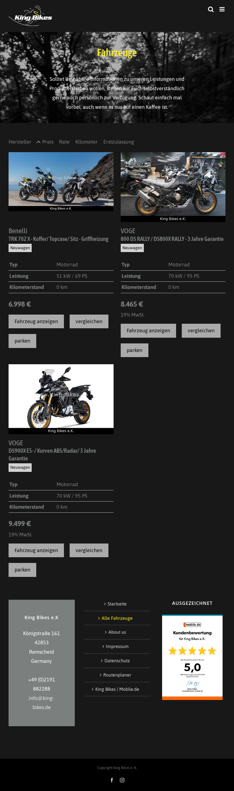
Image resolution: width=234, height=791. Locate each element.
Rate (64, 142)
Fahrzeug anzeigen (36, 321)
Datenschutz (117, 660)
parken (22, 341)
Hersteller (20, 142)
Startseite (117, 603)
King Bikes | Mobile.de (117, 689)
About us (117, 632)
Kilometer (86, 142)
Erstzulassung (118, 142)
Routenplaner (117, 674)
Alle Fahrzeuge (117, 618)
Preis (47, 142)
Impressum (117, 646)
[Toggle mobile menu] (222, 9)
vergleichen (89, 321)
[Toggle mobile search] (211, 9)
